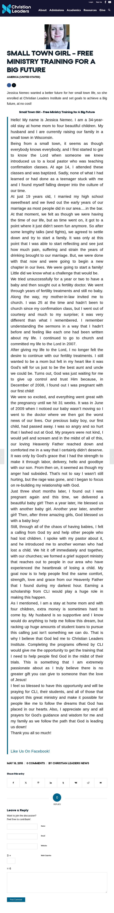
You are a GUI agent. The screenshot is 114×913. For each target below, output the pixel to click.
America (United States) (23, 77)
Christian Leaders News (71, 763)
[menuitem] (91, 2)
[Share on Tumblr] (63, 783)
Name (43, 826)
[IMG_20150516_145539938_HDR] (57, 36)
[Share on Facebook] (13, 783)
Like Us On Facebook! (30, 751)
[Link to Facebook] (105, 2)
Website (44, 845)
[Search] (109, 10)
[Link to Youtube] (110, 2)
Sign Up (99, 2)
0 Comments (36, 763)
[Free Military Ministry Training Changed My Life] (112, 456)
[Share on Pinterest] (38, 783)
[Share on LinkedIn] (51, 783)
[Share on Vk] (76, 783)
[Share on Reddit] (88, 783)
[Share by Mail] (101, 783)
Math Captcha (46, 855)
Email (43, 836)
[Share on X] (26, 783)
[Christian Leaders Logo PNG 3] (16, 10)
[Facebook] (9, 85)
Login (91, 2)
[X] (14, 85)
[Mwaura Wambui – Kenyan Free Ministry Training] (2, 456)
